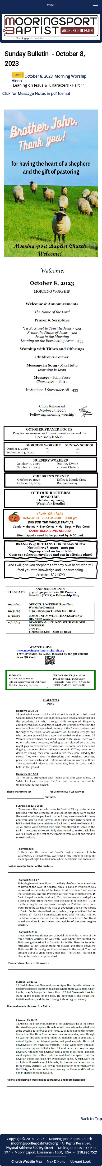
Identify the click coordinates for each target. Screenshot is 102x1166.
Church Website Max (26, 1161)
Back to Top (91, 1118)
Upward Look (80, 1161)
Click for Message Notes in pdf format (36, 93)
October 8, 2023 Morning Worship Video (49, 78)
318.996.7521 (87, 1152)
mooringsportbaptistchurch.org (34, 1143)
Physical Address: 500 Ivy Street (29, 1147)
